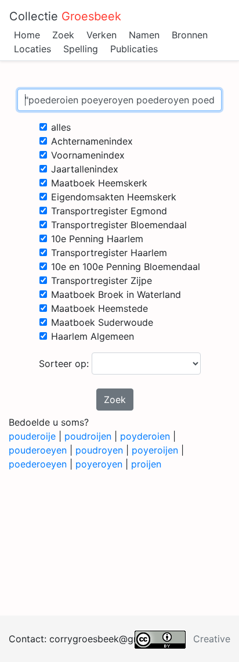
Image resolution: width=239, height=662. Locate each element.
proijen (146, 464)
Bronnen (190, 35)
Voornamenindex (88, 155)
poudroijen (87, 436)
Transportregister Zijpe (101, 280)
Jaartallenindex (84, 169)
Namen (144, 35)
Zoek (63, 35)
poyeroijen (155, 450)
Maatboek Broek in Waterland (116, 294)
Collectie (65, 16)
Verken (101, 35)
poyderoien (145, 436)
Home (27, 35)
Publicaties (134, 49)
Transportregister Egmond (109, 211)
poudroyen (99, 450)
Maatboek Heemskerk (99, 183)
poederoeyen (38, 464)
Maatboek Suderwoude (102, 322)
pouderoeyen (38, 450)
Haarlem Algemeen (92, 336)
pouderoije (32, 436)
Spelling (80, 49)
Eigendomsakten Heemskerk (113, 197)
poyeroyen (98, 464)
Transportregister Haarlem (109, 252)
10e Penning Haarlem (97, 238)
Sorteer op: (65, 363)
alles (61, 127)
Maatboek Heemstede (99, 308)
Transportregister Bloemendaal (119, 225)
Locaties (32, 49)
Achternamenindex (92, 141)
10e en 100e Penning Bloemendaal (125, 266)
